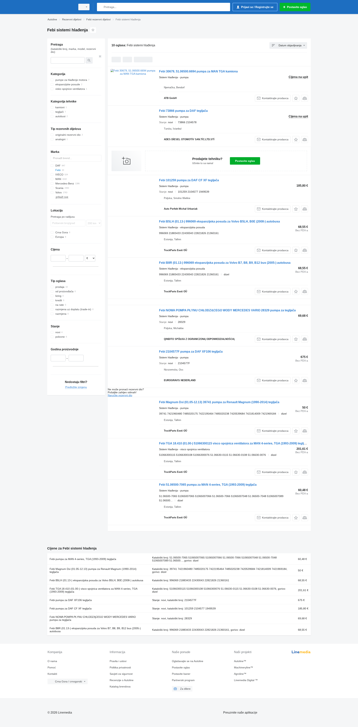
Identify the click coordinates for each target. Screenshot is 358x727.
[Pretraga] (100, 7)
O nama (52, 661)
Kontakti (52, 673)
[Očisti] (100, 56)
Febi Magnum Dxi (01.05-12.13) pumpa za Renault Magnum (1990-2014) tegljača (93, 570)
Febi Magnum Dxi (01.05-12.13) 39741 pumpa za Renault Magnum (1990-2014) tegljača (219, 402)
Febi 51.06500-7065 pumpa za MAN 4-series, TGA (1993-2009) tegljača (208, 484)
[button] (295, 98)
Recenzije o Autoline (122, 680)
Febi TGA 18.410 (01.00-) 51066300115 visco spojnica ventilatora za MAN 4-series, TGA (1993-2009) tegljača (234, 443)
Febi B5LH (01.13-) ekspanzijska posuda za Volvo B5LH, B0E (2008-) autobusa (96, 580)
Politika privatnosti (120, 667)
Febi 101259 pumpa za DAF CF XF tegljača (189, 180)
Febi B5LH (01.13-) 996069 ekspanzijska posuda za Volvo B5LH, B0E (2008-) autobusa (219, 221)
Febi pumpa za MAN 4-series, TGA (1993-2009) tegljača (83, 559)
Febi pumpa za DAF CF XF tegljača (71, 608)
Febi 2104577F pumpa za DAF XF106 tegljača (191, 351)
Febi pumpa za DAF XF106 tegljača (71, 600)
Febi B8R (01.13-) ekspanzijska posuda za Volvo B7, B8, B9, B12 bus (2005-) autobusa (95, 630)
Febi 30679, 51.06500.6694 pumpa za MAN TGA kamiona (198, 71)
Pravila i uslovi (118, 661)
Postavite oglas (245, 160)
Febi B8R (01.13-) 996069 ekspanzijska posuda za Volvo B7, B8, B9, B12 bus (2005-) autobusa (225, 262)
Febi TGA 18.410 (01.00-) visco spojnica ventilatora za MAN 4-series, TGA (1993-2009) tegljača (93, 590)
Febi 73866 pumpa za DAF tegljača (183, 110)
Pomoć (52, 667)
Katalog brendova (120, 686)
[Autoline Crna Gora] (61, 7)
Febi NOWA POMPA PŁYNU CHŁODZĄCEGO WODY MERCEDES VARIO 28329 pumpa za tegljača (227, 310)
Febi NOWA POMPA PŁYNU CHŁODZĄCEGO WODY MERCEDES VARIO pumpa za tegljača (93, 618)
